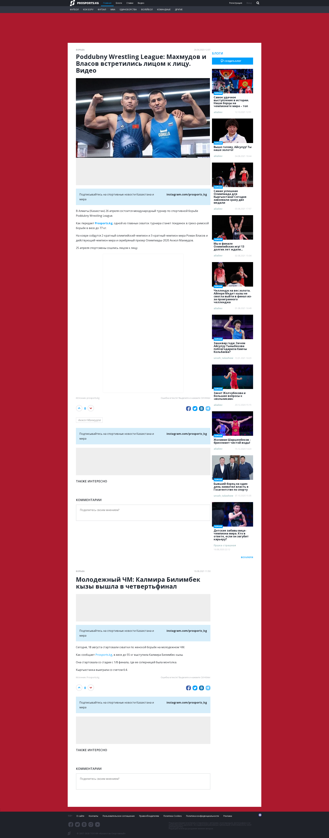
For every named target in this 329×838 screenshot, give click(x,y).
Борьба (80, 49)
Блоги (119, 3)
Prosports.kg (103, 655)
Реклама (227, 816)
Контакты (93, 816)
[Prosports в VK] (84, 824)
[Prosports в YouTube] (97, 824)
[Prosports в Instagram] (90, 824)
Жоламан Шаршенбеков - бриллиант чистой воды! (232, 440)
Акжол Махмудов (89, 420)
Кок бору (88, 9)
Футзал (102, 9)
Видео (141, 3)
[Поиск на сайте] (257, 3)
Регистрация (235, 3)
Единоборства (128, 9)
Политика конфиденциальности (202, 816)
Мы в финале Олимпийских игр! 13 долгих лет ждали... (229, 245)
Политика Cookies (172, 816)
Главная (107, 3)
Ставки (129, 3)
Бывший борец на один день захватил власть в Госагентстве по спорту (231, 485)
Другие (178, 9)
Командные (163, 9)
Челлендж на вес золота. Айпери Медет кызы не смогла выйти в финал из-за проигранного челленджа (233, 295)
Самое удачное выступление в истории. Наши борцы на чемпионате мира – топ (231, 100)
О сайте (80, 816)
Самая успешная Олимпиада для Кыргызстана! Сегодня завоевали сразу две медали (230, 196)
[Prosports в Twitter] (77, 824)
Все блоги (247, 557)
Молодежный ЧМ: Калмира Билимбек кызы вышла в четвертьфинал (138, 583)
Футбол (74, 9)
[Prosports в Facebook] (70, 824)
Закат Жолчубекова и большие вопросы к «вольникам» (230, 395)
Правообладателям (149, 816)
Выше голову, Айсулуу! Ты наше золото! (233, 147)
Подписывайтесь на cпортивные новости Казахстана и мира (143, 197)
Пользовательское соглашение (119, 816)
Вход (249, 3)
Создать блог (232, 61)
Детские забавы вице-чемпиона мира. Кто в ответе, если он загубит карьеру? (231, 534)
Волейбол (147, 9)
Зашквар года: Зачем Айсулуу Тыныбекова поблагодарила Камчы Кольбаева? (230, 346)
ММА (113, 9)
